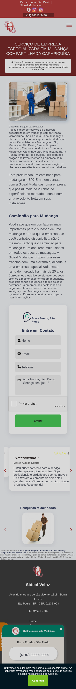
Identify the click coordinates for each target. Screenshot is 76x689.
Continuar (38, 680)
